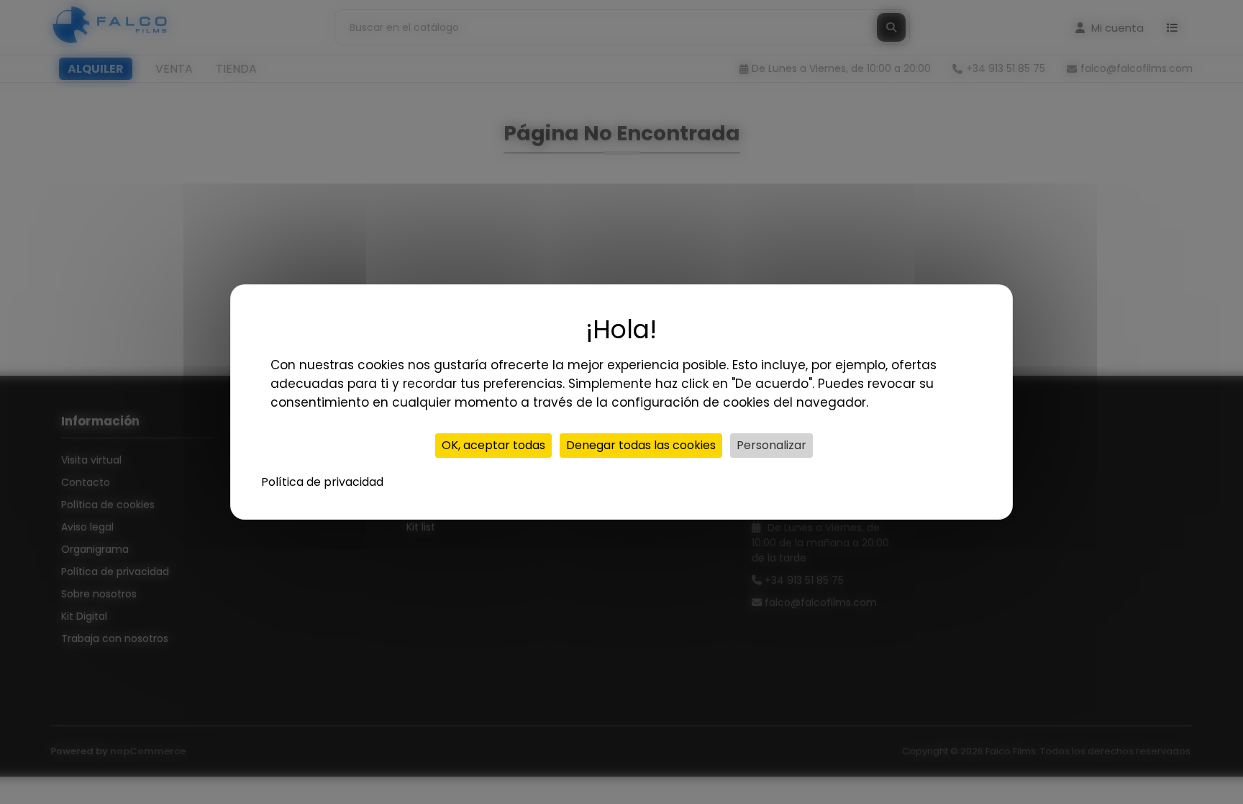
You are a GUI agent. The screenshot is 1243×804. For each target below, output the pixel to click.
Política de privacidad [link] (322, 482)
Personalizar (771, 445)
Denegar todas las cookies (641, 445)
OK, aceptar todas (493, 445)
